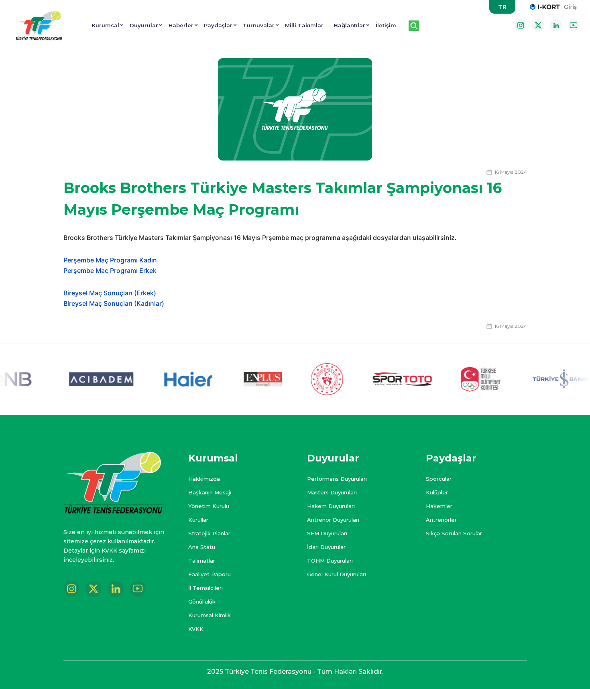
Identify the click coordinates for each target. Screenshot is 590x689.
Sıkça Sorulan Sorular (454, 533)
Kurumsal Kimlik (209, 615)
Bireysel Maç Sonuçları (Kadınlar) (113, 303)
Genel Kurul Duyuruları (336, 574)
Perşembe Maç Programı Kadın (110, 260)
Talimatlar (201, 560)
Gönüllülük (202, 601)
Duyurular (144, 25)
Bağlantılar (349, 25)
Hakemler (439, 506)
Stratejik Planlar (209, 533)
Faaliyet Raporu (209, 574)
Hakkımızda (204, 479)
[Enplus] (251, 379)
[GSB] (315, 379)
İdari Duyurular (326, 547)
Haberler (181, 25)
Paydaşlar (218, 25)
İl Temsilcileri (205, 588)
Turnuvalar (259, 25)
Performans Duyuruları (337, 479)
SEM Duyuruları (327, 533)
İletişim (386, 25)
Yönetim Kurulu (208, 506)
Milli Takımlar (304, 25)
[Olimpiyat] (469, 379)
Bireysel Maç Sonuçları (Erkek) (109, 293)
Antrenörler (441, 519)
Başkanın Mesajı (209, 492)
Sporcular (439, 479)
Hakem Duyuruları (331, 506)
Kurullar (198, 519)
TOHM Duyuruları (330, 560)
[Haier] (177, 379)
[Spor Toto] (390, 379)
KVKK (195, 629)
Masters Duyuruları (332, 492)
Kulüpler (437, 492)
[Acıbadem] (89, 379)
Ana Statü (201, 547)
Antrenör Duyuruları (333, 519)
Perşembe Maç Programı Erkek (110, 270)
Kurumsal (105, 25)
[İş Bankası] (553, 379)
